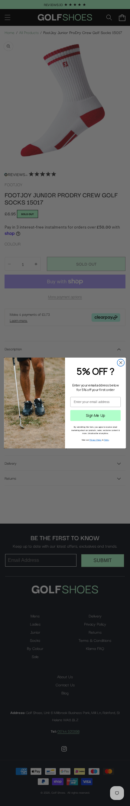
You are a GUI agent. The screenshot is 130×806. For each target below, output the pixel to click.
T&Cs (106, 440)
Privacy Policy (95, 440)
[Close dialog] (121, 362)
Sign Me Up (95, 415)
